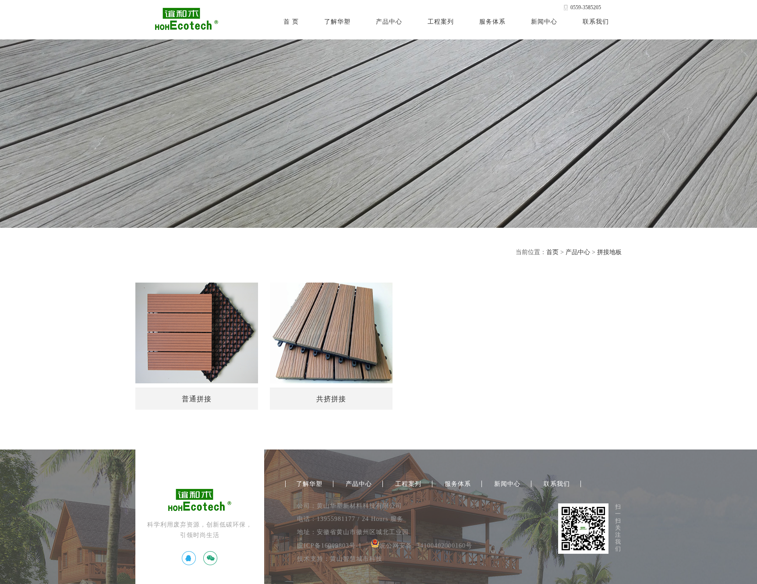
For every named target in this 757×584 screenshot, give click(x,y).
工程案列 (441, 21)
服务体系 (492, 21)
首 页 (291, 21)
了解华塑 (337, 21)
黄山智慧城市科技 (356, 559)
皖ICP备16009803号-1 (329, 545)
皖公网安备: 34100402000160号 (425, 545)
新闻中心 (544, 21)
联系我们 (596, 21)
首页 (552, 252)
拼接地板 (609, 252)
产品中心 (389, 21)
